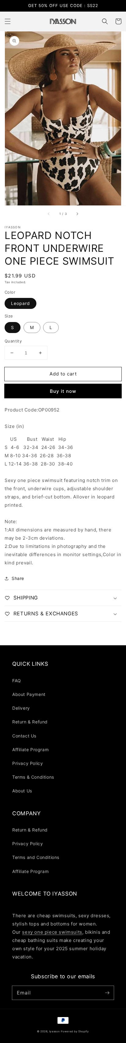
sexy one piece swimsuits (52, 932)
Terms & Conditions (33, 777)
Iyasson (54, 1031)
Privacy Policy (27, 763)
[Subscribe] (107, 992)
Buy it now (63, 391)
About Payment (29, 694)
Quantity (13, 341)
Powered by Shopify (75, 1031)
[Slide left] (49, 214)
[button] (7, 21)
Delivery (21, 708)
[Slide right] (77, 214)
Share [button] (18, 578)
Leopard (20, 303)
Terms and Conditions (35, 857)
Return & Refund (30, 721)
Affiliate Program (30, 749)
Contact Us (24, 735)
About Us (22, 790)
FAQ (16, 680)
